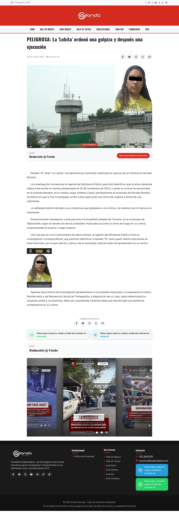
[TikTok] (162, 3)
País (147, 29)
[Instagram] (152, 3)
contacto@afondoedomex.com (153, 460)
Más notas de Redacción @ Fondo (133, 156)
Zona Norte (111, 465)
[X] (149, 3)
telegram (104, 336)
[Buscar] (166, 3)
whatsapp (41, 336)
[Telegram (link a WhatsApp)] (37, 474)
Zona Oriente (65, 29)
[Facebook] (146, 3)
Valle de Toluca (84, 29)
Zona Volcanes (103, 29)
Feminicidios (134, 29)
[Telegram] (159, 3)
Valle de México (47, 29)
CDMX (32, 29)
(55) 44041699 (146, 456)
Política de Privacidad (84, 456)
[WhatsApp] (142, 57)
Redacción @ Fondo (42, 156)
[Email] (149, 57)
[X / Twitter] (19, 474)
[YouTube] (156, 3)
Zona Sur (119, 29)
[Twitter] (129, 57)
